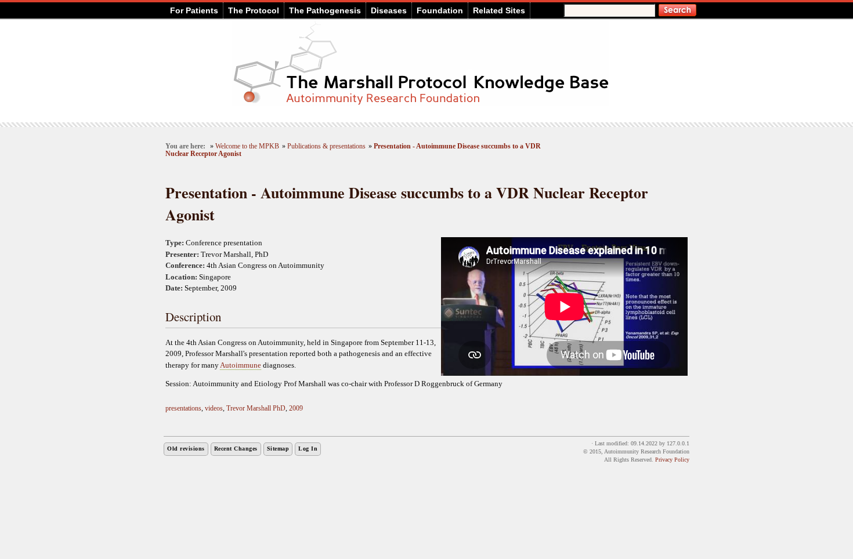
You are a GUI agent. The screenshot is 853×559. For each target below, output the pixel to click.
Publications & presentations (326, 146)
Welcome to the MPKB (247, 146)
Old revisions (186, 448)
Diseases (389, 10)
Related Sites (499, 10)
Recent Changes (236, 448)
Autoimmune (240, 365)
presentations (183, 408)
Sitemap (278, 448)
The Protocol (253, 10)
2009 (296, 408)
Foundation (440, 10)
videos (214, 408)
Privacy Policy (672, 459)
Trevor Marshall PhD (255, 408)
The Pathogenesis (325, 10)
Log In (307, 448)
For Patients (194, 10)
